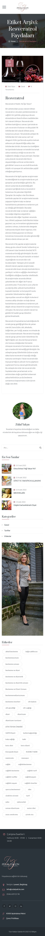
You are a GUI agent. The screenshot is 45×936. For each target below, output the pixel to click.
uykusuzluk (21, 802)
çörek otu (29, 814)
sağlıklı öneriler (31, 783)
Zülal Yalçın (11, 86)
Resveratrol (14, 98)
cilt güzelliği (10, 708)
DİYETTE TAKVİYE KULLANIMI (27, 481)
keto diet (9, 745)
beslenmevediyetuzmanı (15, 695)
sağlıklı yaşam (11, 783)
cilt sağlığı (27, 708)
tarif (28, 796)
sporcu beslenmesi (13, 789)
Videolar (7, 536)
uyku (7, 802)
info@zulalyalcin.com (15, 889)
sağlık (8, 764)
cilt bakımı (32, 702)
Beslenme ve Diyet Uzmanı (16, 689)
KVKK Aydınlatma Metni (15, 913)
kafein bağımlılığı (30, 733)
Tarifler (7, 530)
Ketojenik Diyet (12, 752)
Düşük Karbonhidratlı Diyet (25, 505)
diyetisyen (22, 714)
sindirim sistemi (12, 796)
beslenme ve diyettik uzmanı (17, 683)
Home (13, 41)
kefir (24, 739)
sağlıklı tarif (32, 771)
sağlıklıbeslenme (24, 764)
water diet (31, 808)
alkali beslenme (12, 651)
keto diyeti (25, 745)
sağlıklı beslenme (12, 771)
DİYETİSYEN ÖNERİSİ (14, 727)
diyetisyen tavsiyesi (13, 720)
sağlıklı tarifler (11, 777)
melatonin (10, 758)
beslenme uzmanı (12, 664)
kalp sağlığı (10, 739)
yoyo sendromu (12, 814)
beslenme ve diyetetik (14, 677)
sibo (29, 789)
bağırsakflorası (32, 651)
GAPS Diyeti (10, 733)
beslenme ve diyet (13, 670)
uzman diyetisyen (12, 808)
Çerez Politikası (12, 918)
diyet (8, 714)
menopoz (25, 758)
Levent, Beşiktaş (20, 884)
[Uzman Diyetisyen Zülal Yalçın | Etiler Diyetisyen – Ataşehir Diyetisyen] (23, 7)
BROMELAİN (19, 493)
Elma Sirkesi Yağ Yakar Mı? (25, 468)
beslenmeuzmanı (12, 658)
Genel (23, 86)
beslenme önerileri (13, 702)
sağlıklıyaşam (30, 777)
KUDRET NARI (31, 752)
